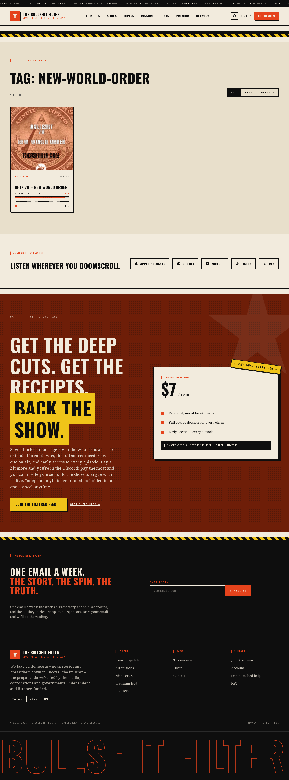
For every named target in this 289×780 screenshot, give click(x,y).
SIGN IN (246, 15)
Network (202, 16)
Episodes (93, 16)
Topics (128, 16)
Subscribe (238, 590)
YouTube (17, 699)
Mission (147, 16)
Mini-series (124, 676)
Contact (179, 676)
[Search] (234, 16)
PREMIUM (268, 92)
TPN (46, 699)
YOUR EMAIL (159, 581)
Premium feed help (246, 676)
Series (112, 16)
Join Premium (242, 660)
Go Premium (266, 16)
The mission (182, 660)
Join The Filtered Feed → (38, 504)
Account (237, 668)
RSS (276, 722)
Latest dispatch (127, 660)
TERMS (265, 722)
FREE (249, 92)
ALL (234, 92)
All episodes (125, 668)
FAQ (234, 683)
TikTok (33, 699)
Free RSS (122, 691)
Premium (182, 16)
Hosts (164, 16)
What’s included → (85, 504)
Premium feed (126, 683)
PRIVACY (251, 722)
